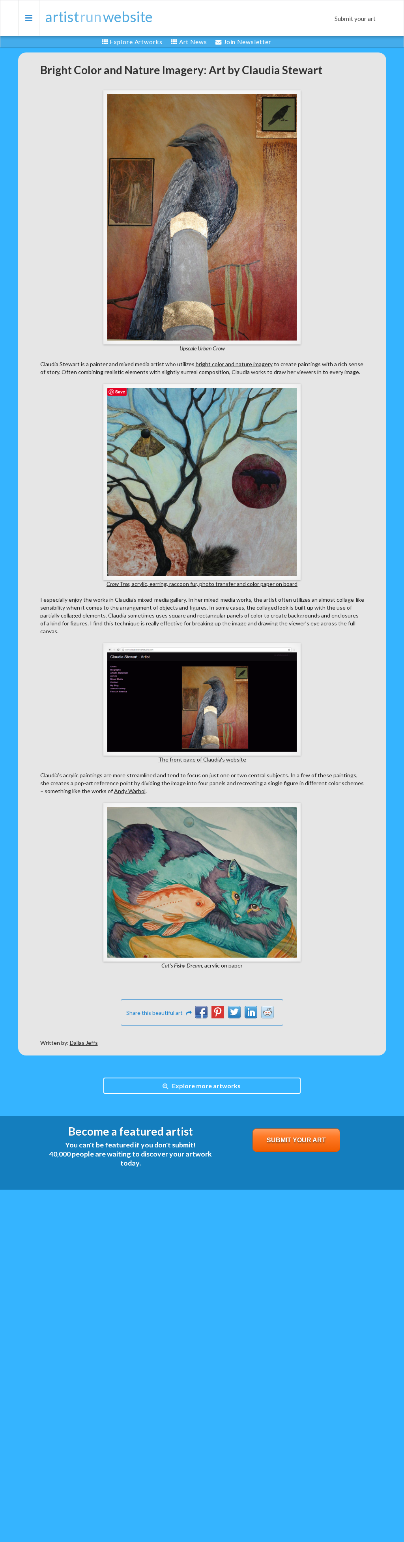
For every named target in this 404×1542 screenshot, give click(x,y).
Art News (193, 41)
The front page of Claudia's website (202, 759)
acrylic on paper (202, 965)
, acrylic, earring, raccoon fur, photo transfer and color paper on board (202, 583)
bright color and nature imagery (234, 364)
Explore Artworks (136, 41)
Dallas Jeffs (84, 1042)
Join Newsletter (247, 41)
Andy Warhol (130, 791)
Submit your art (355, 18)
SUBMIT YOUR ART (296, 1140)
